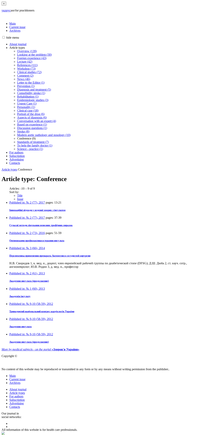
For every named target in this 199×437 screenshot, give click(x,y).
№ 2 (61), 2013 (27, 273)
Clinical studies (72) (29, 72)
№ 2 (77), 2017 (27, 202)
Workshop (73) (26, 68)
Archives (14, 30)
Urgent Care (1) (27, 103)
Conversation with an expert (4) (36, 121)
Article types (9, 169)
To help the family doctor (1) (34, 145)
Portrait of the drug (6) (31, 114)
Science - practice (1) (30, 149)
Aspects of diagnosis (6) (32, 117)
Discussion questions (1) (32, 128)
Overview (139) (27, 51)
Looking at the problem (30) (34, 54)
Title (20, 195)
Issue (20, 199)
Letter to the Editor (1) (31, 82)
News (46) (23, 79)
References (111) (27, 65)
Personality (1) (26, 107)
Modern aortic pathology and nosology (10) (44, 135)
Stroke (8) (23, 131)
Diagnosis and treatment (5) (34, 89)
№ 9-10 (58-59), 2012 (31, 303)
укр (4, 10)
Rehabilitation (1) (27, 96)
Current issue (17, 27)
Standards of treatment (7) (33, 142)
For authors (16, 152)
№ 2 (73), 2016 (27, 233)
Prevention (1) (26, 86)
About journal (17, 44)
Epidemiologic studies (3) (32, 100)
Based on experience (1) (32, 124)
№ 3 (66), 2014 (27, 248)
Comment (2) (25, 75)
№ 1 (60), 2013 (27, 288)
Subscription (17, 156)
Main (12, 23)
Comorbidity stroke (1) (31, 93)
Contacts (14, 163)
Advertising (16, 159)
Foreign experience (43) (31, 58)
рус (8, 10)
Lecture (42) (24, 61)
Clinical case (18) (27, 110)
